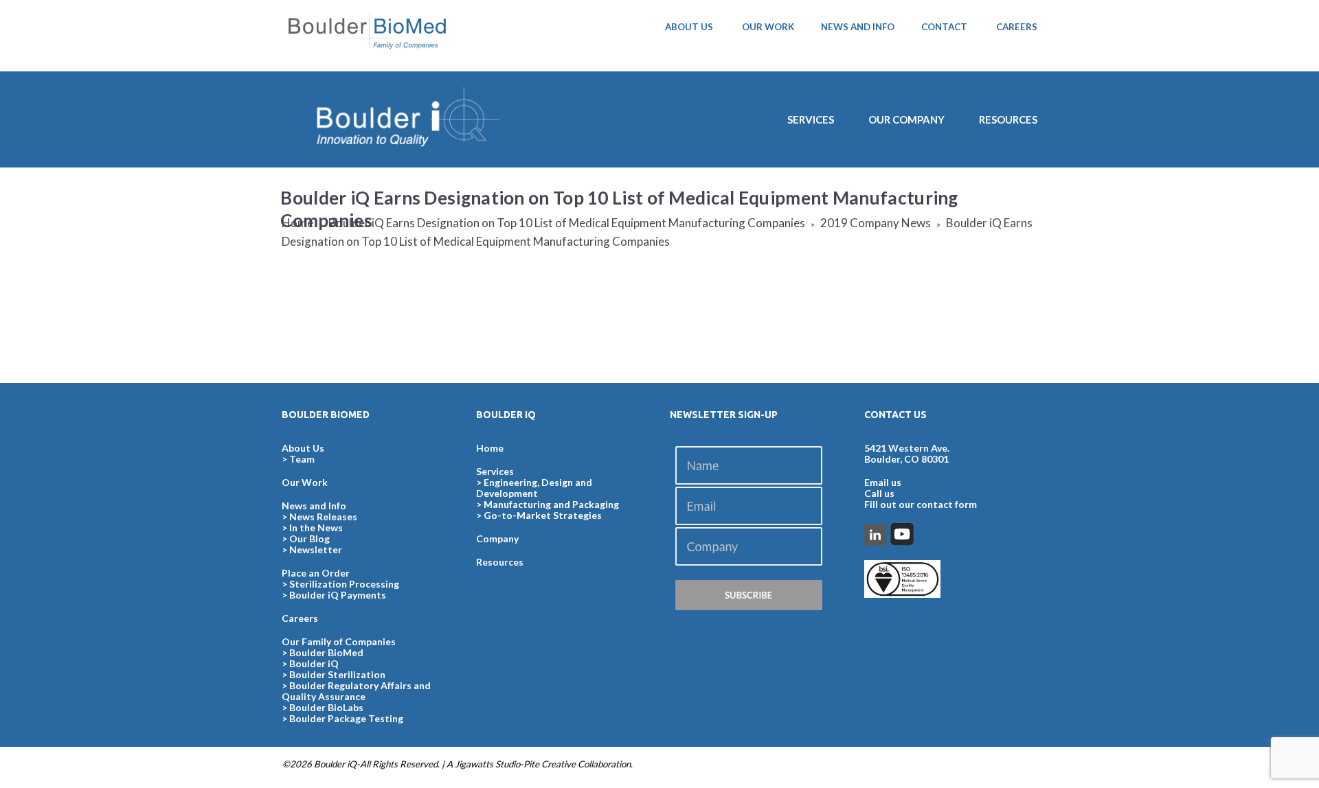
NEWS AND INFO (857, 26)
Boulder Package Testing (346, 718)
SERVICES (810, 119)
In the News (316, 527)
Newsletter (315, 549)
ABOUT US (689, 26)
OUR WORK (768, 26)
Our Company (906, 119)
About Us (303, 448)
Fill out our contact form (920, 504)
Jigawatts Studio (487, 763)
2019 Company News (875, 223)
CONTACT (944, 26)
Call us (879, 493)
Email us (882, 482)
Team (302, 459)
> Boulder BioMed (322, 652)
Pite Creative (549, 763)
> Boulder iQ (310, 663)
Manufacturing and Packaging (551, 504)
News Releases (323, 516)
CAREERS (1016, 26)
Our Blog (309, 538)
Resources (1008, 119)
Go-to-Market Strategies (543, 515)
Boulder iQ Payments (337, 595)
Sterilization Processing (344, 584)
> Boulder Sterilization (333, 674)
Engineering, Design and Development (534, 487)
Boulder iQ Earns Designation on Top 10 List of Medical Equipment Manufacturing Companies (566, 223)
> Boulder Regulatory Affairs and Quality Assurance (356, 691)
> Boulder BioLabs (322, 707)
